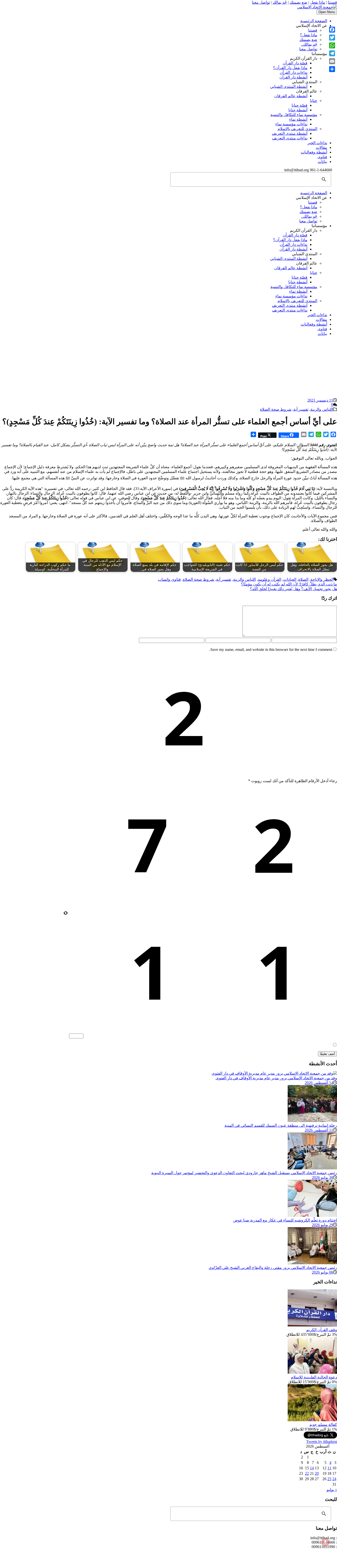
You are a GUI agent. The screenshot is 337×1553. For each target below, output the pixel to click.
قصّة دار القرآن (295, 63)
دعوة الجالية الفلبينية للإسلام (314, 1377)
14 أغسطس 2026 (319, 1083)
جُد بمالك (280, 2)
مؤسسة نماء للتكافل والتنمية (293, 115)
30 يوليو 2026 (322, 1177)
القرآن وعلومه (269, 579)
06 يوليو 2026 (322, 1272)
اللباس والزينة (321, 409)
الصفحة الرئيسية (313, 21)
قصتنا (332, 2)
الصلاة (303, 579)
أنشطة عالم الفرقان (290, 96)
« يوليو (332, 1490)
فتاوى (322, 157)
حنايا (313, 100)
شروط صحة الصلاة (275, 409)
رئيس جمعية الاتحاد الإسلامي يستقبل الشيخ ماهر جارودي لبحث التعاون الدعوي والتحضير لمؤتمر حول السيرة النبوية (244, 1173)
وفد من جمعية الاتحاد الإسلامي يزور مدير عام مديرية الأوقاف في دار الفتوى (276, 1078)
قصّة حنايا (299, 105)
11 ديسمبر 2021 (320, 400)
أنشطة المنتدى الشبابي (288, 86)
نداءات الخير (317, 143)
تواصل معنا (261, 2)
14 (312, 1468)
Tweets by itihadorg (321, 1441)
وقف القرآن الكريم (321, 1330)
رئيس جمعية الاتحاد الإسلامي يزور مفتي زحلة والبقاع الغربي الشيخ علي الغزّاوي (273, 1267)
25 (329, 1479)
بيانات (322, 161)
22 (307, 1473)
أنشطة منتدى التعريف (289, 133)
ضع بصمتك (298, 2)
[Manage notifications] (325, 1542)
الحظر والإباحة (322, 579)
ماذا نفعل (317, 2)
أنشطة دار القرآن (293, 77)
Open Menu (326, 12)
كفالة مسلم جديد (323, 1424)
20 (317, 1473)
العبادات (289, 579)
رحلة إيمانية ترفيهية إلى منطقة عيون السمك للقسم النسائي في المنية (281, 1125)
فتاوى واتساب (169, 579)
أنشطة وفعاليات (314, 152)
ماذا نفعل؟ (308, 35)
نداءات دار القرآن (293, 72)
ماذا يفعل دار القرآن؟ (290, 68)
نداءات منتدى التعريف (289, 138)
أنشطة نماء (298, 119)
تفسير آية (300, 409)
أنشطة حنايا (297, 110)
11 (329, 1468)
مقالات (321, 147)
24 (334, 1479)
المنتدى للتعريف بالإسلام (297, 129)
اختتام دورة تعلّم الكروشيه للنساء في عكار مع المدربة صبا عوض (285, 1220)
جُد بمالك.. (309, 44)
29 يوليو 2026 (322, 1225)
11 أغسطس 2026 (319, 1130)
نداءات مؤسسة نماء (291, 124)
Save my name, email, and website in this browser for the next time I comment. (270, 649)
